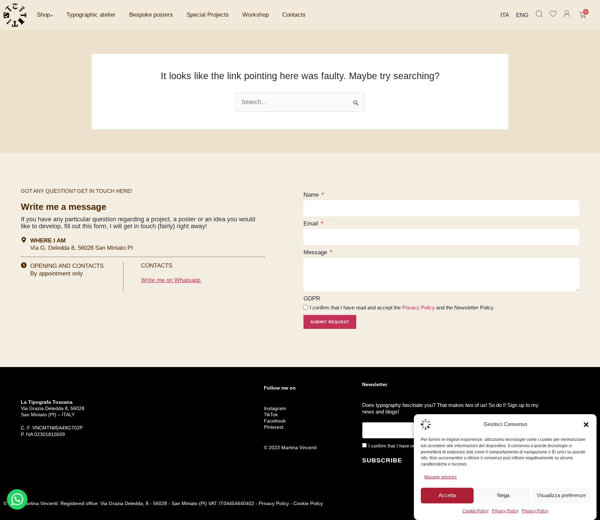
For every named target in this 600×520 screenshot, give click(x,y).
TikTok (271, 414)
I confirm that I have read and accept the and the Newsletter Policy (402, 307)
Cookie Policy (475, 511)
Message (316, 252)
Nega (503, 495)
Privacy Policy (505, 511)
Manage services (440, 477)
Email (311, 223)
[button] (586, 424)
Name (311, 194)
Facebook (275, 421)
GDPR (311, 298)
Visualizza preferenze (561, 495)
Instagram (275, 408)
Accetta (447, 495)
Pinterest (273, 427)
